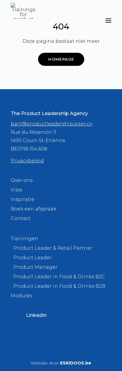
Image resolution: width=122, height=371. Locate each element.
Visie (16, 190)
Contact (21, 218)
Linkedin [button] (36, 315)
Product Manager (35, 267)
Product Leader (32, 257)
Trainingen (24, 238)
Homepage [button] (61, 59)
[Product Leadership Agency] (23, 11)
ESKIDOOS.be (75, 363)
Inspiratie (22, 199)
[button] (108, 20)
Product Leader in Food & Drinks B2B (59, 286)
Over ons (22, 180)
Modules (21, 295)
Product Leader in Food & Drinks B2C (59, 276)
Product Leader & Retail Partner (52, 248)
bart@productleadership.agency (51, 124)
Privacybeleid (27, 161)
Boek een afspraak (34, 209)
